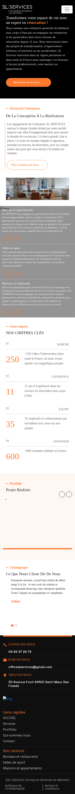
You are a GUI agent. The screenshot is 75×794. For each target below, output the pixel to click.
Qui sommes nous (17, 735)
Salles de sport (14, 762)
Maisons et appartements (22, 768)
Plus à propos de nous (25, 164)
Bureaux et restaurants (20, 756)
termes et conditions (52, 786)
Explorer (10, 238)
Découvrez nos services (26, 82)
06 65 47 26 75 (19, 652)
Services (9, 723)
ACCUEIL (9, 718)
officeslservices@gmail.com (30, 667)
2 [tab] (12, 625)
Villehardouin (13, 540)
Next (69, 494)
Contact (9, 741)
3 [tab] (16, 625)
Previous (62, 494)
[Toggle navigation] (67, 9)
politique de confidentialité (15, 786)
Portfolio (9, 729)
